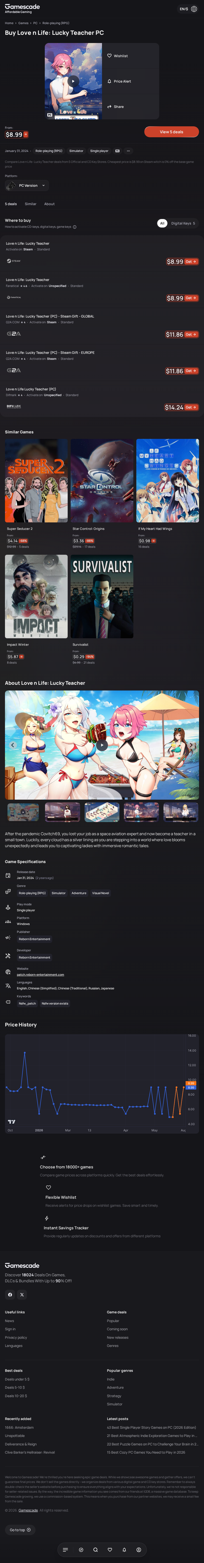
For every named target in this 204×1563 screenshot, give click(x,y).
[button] (23, 812)
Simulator (76, 151)
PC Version (28, 185)
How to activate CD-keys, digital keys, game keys (38, 227)
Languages (13, 1345)
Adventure (79, 893)
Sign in (10, 1329)
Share (119, 106)
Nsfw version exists (55, 1003)
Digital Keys (183, 223)
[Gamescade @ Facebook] (10, 1295)
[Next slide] (191, 745)
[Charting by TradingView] (11, 1121)
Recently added (18, 1418)
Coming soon (117, 1329)
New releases (117, 1337)
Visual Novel (100, 893)
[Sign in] (139, 1550)
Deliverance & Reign (21, 1444)
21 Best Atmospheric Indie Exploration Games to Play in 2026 (153, 1435)
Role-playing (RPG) (49, 151)
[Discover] (81, 1550)
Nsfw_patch (27, 1003)
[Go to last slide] (13, 745)
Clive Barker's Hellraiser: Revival (30, 1452)
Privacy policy (16, 1337)
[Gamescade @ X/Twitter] (22, 1294)
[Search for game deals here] (95, 1550)
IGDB (147, 1491)
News (9, 1321)
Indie (110, 1379)
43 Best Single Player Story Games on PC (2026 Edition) (151, 1427)
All (162, 223)
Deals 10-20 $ (16, 1396)
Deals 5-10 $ (15, 1387)
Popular (113, 1321)
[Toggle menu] (65, 1550)
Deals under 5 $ (17, 1379)
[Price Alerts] (124, 1550)
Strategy (114, 1396)
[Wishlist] (110, 1550)
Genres (112, 1345)
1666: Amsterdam (19, 1427)
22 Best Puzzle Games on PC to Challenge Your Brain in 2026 (153, 1444)
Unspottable (15, 1435)
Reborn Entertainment (34, 939)
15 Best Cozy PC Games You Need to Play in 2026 (146, 1452)
